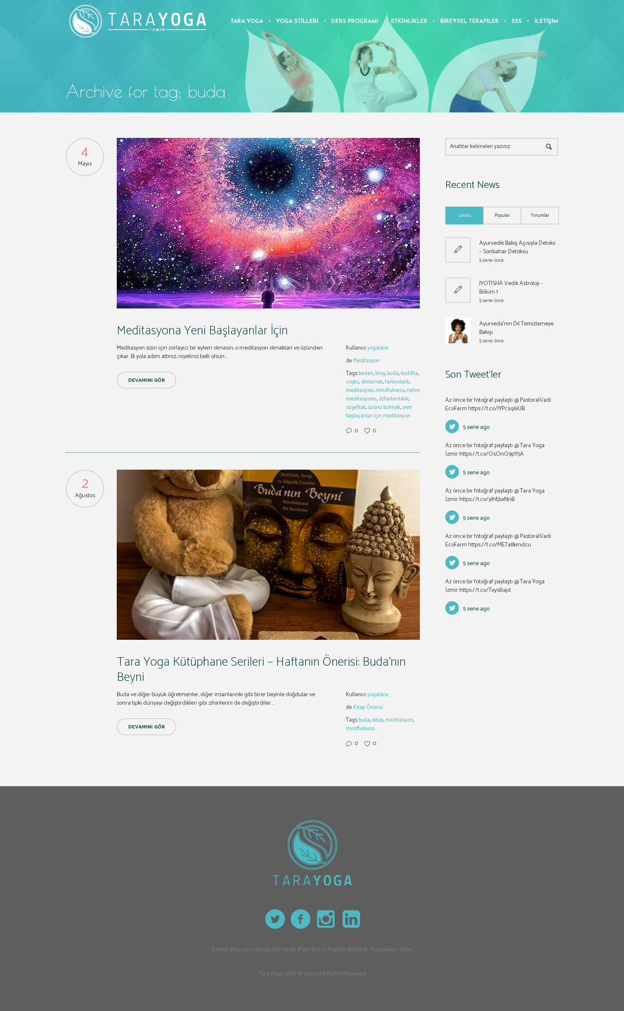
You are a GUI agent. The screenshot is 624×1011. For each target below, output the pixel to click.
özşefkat (355, 407)
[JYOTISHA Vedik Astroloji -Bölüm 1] (458, 290)
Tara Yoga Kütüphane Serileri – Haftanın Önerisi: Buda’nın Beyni (261, 670)
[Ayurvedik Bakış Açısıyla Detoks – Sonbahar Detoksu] (458, 250)
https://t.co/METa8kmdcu (499, 545)
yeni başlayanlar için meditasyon (379, 411)
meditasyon (360, 390)
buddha (409, 373)
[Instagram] (326, 919)
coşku (352, 382)
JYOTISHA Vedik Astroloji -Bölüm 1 (510, 288)
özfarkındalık (393, 399)
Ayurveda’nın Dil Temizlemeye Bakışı (516, 328)
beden (366, 373)
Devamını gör (146, 380)
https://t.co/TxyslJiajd (485, 590)
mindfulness (390, 390)
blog (380, 373)
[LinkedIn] (352, 919)
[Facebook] (301, 919)
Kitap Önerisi (368, 707)
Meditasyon (366, 360)
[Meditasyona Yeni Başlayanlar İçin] (268, 223)
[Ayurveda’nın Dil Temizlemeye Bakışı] (458, 330)
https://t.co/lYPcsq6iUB (496, 409)
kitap (377, 720)
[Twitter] (275, 919)
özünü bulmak (384, 407)
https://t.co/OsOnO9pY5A (491, 454)
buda (393, 373)
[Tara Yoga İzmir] (312, 852)
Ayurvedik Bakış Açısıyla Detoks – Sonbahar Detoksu (517, 247)
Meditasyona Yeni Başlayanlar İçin (202, 330)
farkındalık (397, 382)
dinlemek (372, 382)
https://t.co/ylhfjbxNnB (486, 499)
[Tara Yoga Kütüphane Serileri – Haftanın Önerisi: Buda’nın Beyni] (268, 555)
